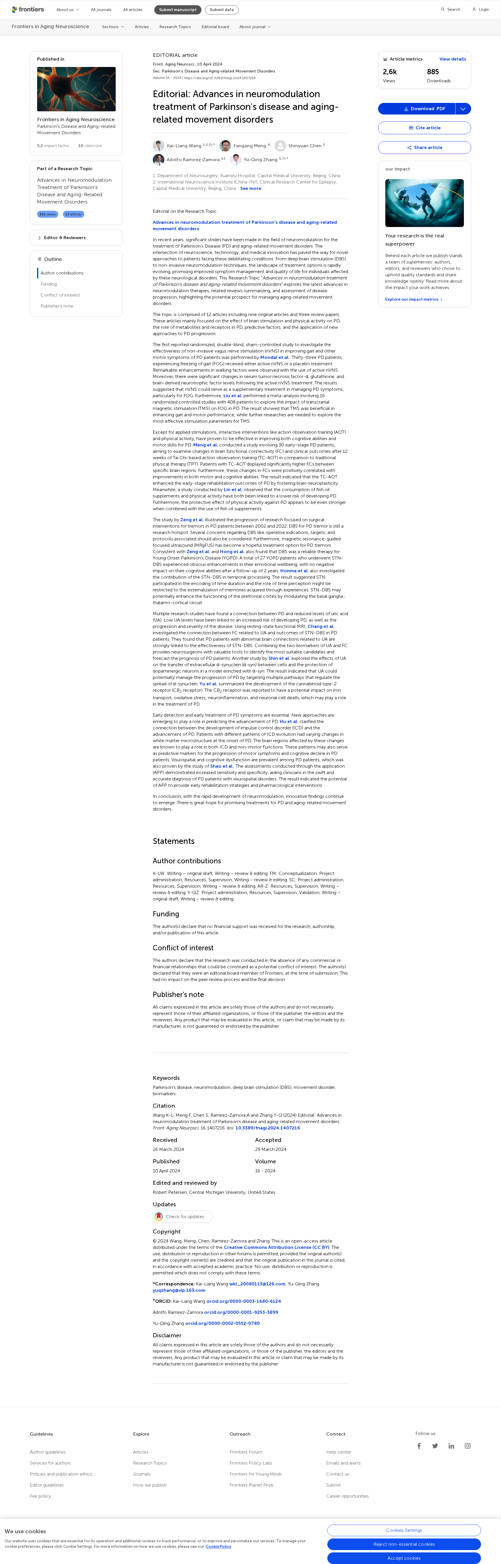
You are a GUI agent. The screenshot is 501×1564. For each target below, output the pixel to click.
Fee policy (40, 1496)
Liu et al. (233, 395)
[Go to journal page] (76, 89)
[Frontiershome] (28, 9)
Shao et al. (222, 766)
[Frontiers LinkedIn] (451, 1446)
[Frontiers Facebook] (418, 1446)
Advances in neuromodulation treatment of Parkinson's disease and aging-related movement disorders (245, 225)
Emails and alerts (343, 1463)
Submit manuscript (178, 9)
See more (250, 188)
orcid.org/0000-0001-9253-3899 (241, 1312)
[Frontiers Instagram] (467, 1446)
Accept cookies (404, 1558)
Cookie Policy (218, 1546)
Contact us (337, 1474)
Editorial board (215, 26)
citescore (90, 145)
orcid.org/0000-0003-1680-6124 (243, 1301)
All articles (133, 9)
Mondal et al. (275, 357)
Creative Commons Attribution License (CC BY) (276, 1247)
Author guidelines (48, 1452)
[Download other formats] (463, 109)
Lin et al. (233, 489)
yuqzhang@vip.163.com (179, 1290)
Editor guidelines (47, 1485)
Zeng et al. (192, 519)
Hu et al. (289, 721)
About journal (252, 26)
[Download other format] (399, 172)
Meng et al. (205, 445)
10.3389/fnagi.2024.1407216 (268, 1128)
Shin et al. (279, 658)
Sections (110, 26)
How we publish (150, 1485)
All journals (101, 9)
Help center (338, 1452)
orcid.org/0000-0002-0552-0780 (222, 1323)
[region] (250, 1541)
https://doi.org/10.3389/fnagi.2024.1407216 (220, 78)
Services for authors (50, 1463)
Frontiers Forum (246, 1452)
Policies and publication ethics (61, 1474)
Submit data (222, 9)
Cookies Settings (404, 1530)
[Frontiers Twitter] (435, 1446)
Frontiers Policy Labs (251, 1463)
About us (65, 9)
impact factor (53, 145)
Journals (141, 1474)
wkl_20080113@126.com (257, 1284)
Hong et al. (232, 551)
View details (453, 59)
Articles (142, 26)
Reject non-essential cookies (404, 1544)
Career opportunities (347, 1496)
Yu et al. (208, 683)
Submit (333, 1485)
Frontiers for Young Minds (256, 1474)
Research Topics (175, 26)
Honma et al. (294, 570)
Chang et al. (321, 626)
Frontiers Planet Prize (251, 1485)
